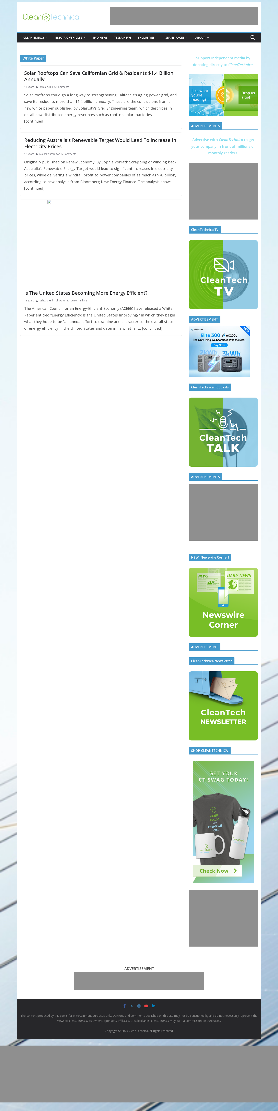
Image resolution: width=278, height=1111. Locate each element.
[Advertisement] (184, 16)
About (200, 37)
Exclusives (146, 37)
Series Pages (174, 37)
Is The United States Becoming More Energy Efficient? (86, 292)
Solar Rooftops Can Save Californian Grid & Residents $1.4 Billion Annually (98, 76)
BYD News (100, 37)
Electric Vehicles (68, 37)
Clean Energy (33, 37)
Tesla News (122, 37)
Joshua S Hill (46, 87)
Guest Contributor (49, 154)
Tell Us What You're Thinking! (71, 300)
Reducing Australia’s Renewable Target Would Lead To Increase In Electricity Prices (100, 143)
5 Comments (61, 87)
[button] (46, 37)
